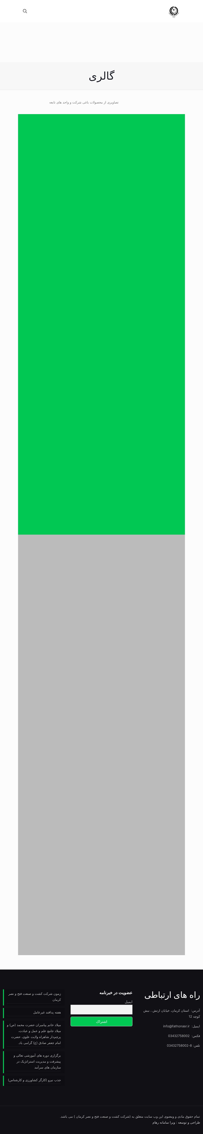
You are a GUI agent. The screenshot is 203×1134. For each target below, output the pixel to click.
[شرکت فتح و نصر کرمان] (173, 11)
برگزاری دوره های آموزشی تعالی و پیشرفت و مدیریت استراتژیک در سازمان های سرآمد (37, 1061)
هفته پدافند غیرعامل (47, 1012)
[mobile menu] (42, 11)
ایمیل (128, 1002)
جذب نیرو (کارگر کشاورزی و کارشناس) (34, 1080)
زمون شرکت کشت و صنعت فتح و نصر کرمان (34, 997)
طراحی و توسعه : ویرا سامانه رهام (176, 1122)
